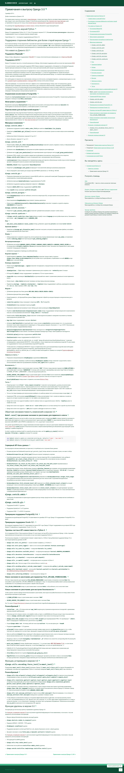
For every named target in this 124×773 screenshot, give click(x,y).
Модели (94, 78)
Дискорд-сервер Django (92, 196)
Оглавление (89, 150)
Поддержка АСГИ (95, 31)
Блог (31, 3)
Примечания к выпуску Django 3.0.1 (16, 754)
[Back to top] (120, 769)
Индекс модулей (95, 189)
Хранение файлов (97, 64)
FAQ (86, 181)
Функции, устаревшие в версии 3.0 (97, 125)
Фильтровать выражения (97, 37)
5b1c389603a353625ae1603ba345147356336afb (20, 571)
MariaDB (31, 57)
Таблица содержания (110, 189)
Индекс (87, 189)
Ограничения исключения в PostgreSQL (101, 34)
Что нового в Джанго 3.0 (95, 26)
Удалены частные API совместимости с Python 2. (103, 110)
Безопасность (95, 83)
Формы (93, 67)
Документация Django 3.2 (93, 165)
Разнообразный (94, 122)
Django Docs (11, 3)
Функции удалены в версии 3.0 (96, 135)
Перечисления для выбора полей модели (101, 39)
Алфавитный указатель (93, 153)
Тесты (93, 86)
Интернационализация (98, 70)
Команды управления (98, 75)
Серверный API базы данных (98, 96)
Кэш (93, 62)
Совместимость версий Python (96, 18)
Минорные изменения (96, 42)
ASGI (73, 63)
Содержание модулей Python (94, 156)
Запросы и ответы (97, 81)
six (46, 563)
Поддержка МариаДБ (96, 28)
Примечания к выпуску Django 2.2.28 (64, 754)
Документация (23, 3)
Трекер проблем (90, 210)
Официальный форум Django (94, 203)
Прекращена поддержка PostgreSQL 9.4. (101, 105)
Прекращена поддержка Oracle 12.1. (100, 107)
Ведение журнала (97, 72)
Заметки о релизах (93, 168)
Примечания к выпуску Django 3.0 (95, 16)
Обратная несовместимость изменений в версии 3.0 (102, 89)
